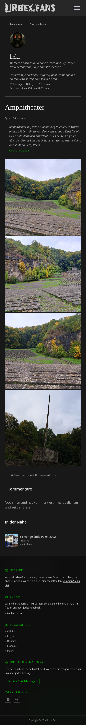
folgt (30, 84)
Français (12, 646)
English (11, 636)
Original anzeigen (19, 150)
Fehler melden (15, 613)
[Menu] (76, 8)
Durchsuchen (12, 24)
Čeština (11, 631)
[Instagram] (17, 699)
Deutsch (11, 641)
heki (26, 24)
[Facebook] (8, 699)
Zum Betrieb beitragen (24, 681)
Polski (10, 650)
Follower (43, 84)
